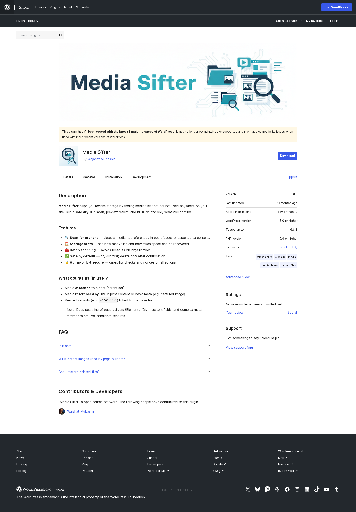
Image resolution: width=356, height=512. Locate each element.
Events (217, 458)
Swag (218, 471)
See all (292, 312)
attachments (264, 256)
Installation (113, 177)
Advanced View (238, 277)
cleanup (280, 256)
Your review (235, 312)
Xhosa (60, 489)
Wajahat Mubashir (101, 159)
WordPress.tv (158, 471)
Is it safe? (66, 346)
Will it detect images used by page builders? (92, 359)
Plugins (87, 464)
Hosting (21, 464)
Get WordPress (336, 7)
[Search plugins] (60, 35)
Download (287, 155)
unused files (288, 265)
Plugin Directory (27, 20)
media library (270, 265)
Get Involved (222, 451)
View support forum (240, 347)
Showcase (89, 451)
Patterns (88, 471)
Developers (155, 464)
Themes (87, 458)
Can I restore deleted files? (79, 372)
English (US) (289, 247)
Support (291, 177)
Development (141, 177)
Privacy (21, 471)
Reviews (89, 177)
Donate (219, 464)
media (292, 256)
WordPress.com (290, 451)
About (20, 451)
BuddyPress (288, 471)
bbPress (285, 464)
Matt (283, 458)
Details (68, 177)
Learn (151, 451)
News (20, 458)
